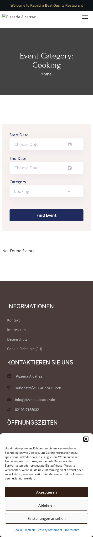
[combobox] (46, 191)
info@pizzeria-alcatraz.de (35, 400)
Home (46, 74)
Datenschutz (17, 339)
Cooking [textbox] (21, 191)
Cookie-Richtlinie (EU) (24, 348)
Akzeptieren (46, 492)
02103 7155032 (27, 410)
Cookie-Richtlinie (25, 530)
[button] (85, 439)
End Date (18, 158)
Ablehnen (46, 505)
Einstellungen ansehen (46, 518)
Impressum (71, 530)
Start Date (19, 134)
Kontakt (13, 320)
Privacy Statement (50, 530)
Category (18, 181)
